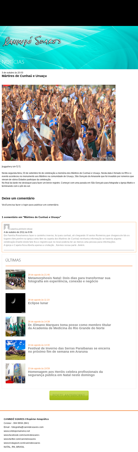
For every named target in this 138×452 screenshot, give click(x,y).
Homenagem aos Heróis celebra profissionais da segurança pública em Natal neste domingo (65, 373)
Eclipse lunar (38, 303)
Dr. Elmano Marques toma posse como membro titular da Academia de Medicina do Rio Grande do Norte (69, 326)
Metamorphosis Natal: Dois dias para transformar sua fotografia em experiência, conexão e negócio (69, 279)
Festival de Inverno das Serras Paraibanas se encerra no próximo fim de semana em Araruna (69, 350)
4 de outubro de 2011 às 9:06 (18, 232)
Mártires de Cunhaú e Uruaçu (24, 76)
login (25, 205)
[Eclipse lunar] (15, 312)
